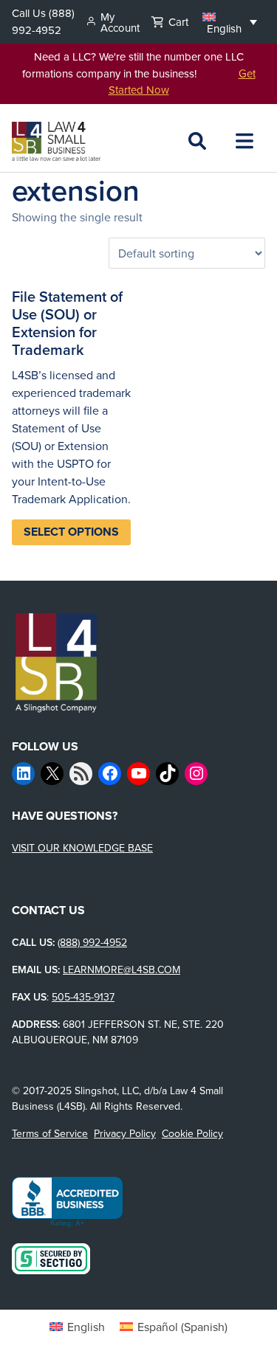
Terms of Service (50, 1133)
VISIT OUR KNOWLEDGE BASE (82, 847)
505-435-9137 (83, 996)
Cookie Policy (192, 1133)
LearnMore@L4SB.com (121, 969)
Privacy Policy (125, 1133)
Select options (71, 531)
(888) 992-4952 (43, 21)
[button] (229, 21)
